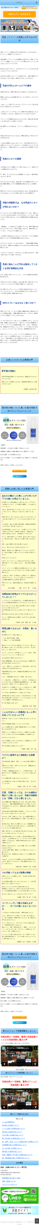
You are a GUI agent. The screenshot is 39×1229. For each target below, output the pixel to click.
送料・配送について (9, 1181)
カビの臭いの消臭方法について (12, 1135)
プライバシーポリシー (9, 1184)
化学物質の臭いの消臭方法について (14, 1145)
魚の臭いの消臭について (10, 1125)
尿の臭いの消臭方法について (12, 1151)
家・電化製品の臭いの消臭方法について (15, 1158)
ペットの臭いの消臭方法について (13, 1128)
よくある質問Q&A (8, 1122)
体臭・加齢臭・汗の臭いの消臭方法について (17, 1155)
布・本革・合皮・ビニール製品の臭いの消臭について (20, 1141)
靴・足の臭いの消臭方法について (13, 1138)
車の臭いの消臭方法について (12, 1132)
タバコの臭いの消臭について (12, 1148)
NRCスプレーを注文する (19, 14)
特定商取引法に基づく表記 (11, 1178)
